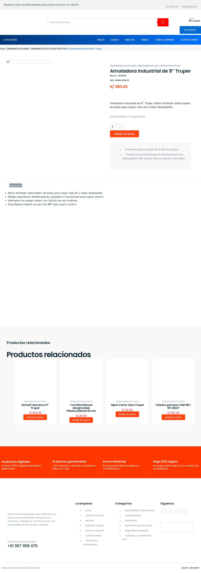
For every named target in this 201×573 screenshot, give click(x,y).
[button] (110, 175)
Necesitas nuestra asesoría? (22, 541)
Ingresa (192, 18)
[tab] (15, 185)
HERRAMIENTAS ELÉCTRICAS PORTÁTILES (49, 48)
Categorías (10, 39)
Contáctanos (189, 39)
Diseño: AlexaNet (190, 567)
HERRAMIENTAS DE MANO (18, 48)
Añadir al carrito (124, 133)
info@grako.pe (189, 6)
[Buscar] (163, 22)
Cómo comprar (164, 39)
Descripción (15, 185)
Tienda (145, 39)
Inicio (100, 39)
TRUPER (121, 75)
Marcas (130, 39)
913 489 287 (172, 6)
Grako (115, 39)
